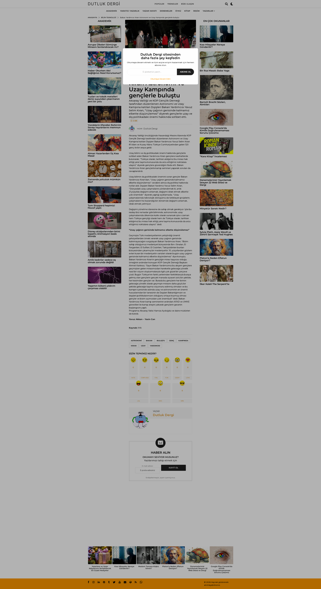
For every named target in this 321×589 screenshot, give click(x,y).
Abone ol (185, 72)
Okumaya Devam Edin (160, 79)
